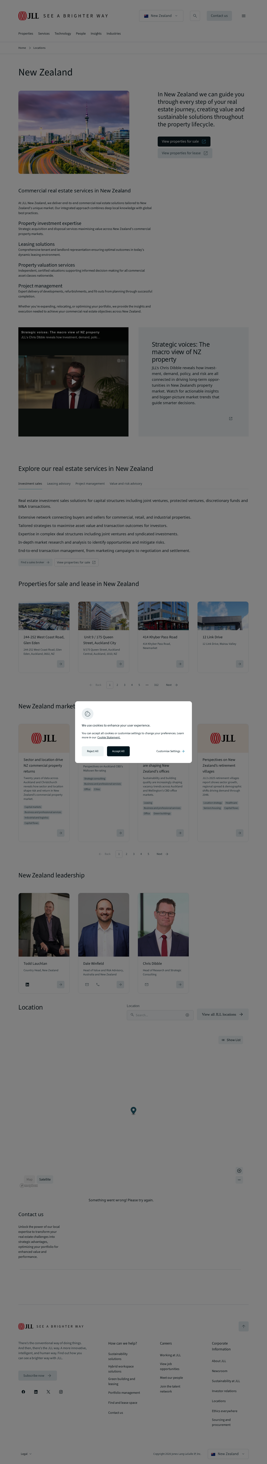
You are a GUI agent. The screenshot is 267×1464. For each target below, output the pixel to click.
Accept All (118, 751)
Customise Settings (170, 751)
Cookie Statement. (108, 737)
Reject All (92, 751)
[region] (133, 732)
